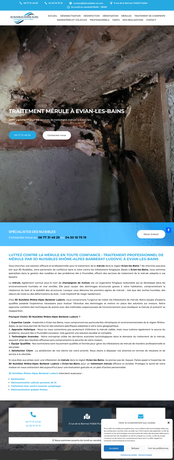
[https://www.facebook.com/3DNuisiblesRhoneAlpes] (168, 230)
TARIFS (116, 20)
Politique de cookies (129, 455)
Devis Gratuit (151, 234)
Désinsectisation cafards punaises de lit (34, 382)
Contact (151, 20)
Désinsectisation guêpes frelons (29, 389)
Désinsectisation (70, 16)
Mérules (126, 16)
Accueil (52, 16)
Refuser (135, 448)
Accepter (114, 448)
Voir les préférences (158, 448)
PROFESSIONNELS (99, 20)
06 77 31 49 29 (22, 135)
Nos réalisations (133, 20)
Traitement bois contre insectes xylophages (36, 386)
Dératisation (110, 16)
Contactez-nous (57, 135)
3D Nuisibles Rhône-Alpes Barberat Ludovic (33, 373)
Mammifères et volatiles (72, 20)
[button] (168, 422)
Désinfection (92, 16)
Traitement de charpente (149, 16)
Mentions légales (145, 455)
